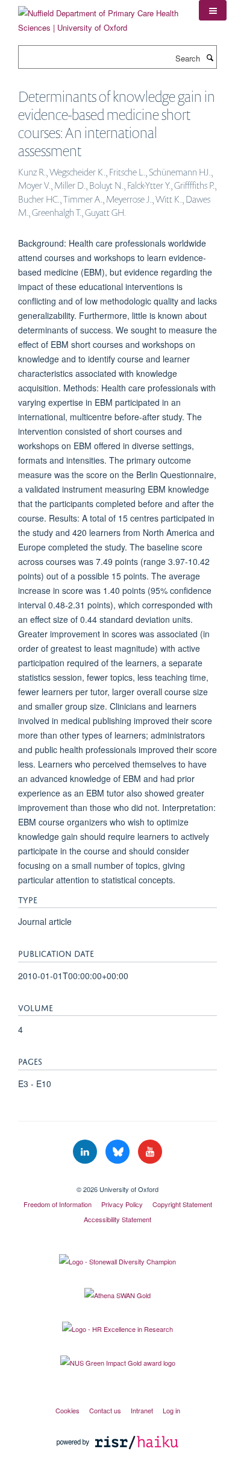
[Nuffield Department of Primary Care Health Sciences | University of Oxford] (99, 16)
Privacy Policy (122, 1204)
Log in (171, 1410)
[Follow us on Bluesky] (118, 1152)
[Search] (209, 57)
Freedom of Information (58, 1204)
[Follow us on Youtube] (150, 1152)
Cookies (67, 1410)
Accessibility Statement (117, 1219)
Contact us (105, 1410)
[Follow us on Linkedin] (86, 1152)
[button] (213, 10)
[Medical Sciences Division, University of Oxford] (117, 1179)
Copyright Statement (182, 1204)
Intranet (142, 1410)
